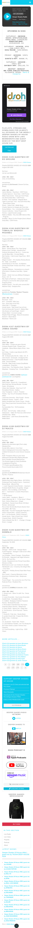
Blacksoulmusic (7, 294)
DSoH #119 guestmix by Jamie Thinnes (14, 660)
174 (17, 667)
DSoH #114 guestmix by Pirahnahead (14, 651)
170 (22, 664)
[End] (25, 667)
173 (13, 667)
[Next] (21, 667)
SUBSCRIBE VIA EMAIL (17, 788)
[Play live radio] (7, 16)
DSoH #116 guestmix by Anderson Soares (15, 655)
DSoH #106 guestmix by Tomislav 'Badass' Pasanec (15, 230)
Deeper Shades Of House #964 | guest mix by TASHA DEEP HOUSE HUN (15, 854)
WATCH (18, 728)
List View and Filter (9, 149)
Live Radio (7, 834)
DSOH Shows (27, 162)
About (6, 845)
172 (8, 667)
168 (13, 664)
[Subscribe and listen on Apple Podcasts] (16, 757)
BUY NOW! (16, 824)
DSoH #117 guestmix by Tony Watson (14, 656)
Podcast (6, 842)
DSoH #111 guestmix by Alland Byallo (14, 645)
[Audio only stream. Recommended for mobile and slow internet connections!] (13, 718)
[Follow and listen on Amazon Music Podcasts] (16, 774)
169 (18, 664)
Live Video (7, 837)
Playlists (6, 839)
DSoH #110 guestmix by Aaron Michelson (15, 643)
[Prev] (9, 664)
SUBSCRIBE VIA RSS (17, 784)
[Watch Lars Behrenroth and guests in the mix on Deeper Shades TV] (14, 728)
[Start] (5, 664)
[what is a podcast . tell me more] (24, 750)
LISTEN (18, 718)
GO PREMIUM (16, 705)
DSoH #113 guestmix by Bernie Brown (14, 649)
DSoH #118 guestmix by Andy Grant (13, 658)
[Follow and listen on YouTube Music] (16, 765)
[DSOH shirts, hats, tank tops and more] (17, 809)
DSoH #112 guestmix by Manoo (12, 647)
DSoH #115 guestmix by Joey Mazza (13, 653)
